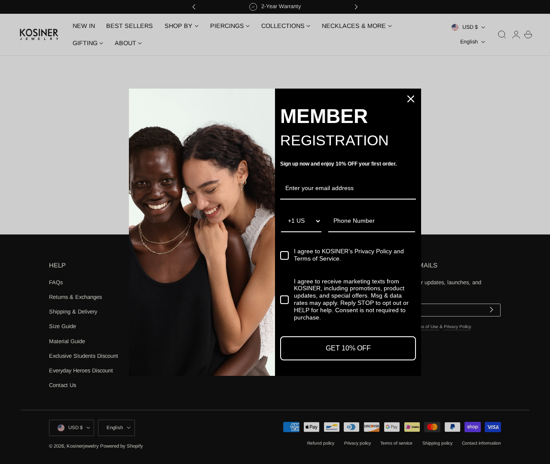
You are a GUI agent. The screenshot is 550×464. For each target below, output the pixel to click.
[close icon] (410, 99)
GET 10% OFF (348, 348)
